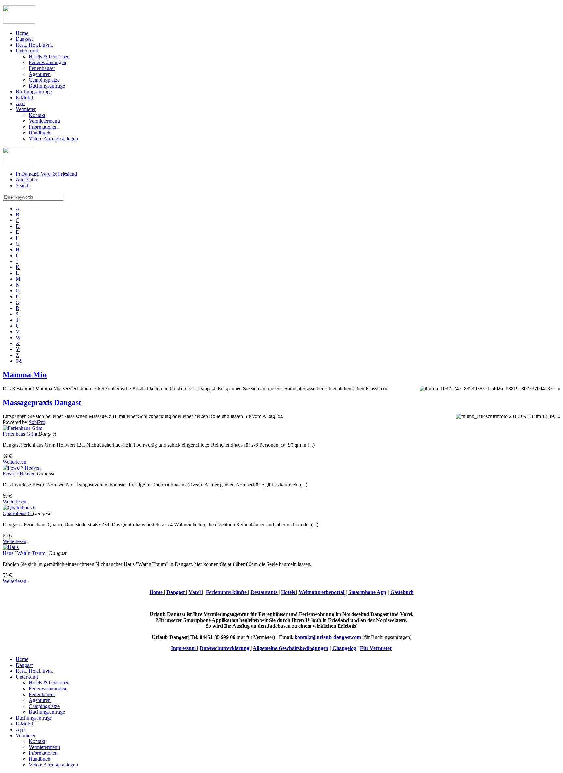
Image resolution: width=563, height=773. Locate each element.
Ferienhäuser (42, 68)
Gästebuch (402, 592)
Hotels (288, 592)
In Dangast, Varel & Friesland (46, 173)
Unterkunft (27, 50)
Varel (195, 592)
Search (23, 185)
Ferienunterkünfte (227, 592)
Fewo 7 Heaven (20, 473)
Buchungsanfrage (47, 86)
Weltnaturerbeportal (322, 592)
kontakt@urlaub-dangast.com (328, 637)
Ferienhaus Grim (20, 434)
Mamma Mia (25, 375)
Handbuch (39, 132)
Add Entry (26, 179)
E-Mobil (24, 97)
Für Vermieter (376, 648)
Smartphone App (367, 592)
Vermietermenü (44, 121)
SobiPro (37, 422)
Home (22, 33)
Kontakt (37, 115)
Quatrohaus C (18, 513)
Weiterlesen (14, 462)
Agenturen (40, 74)
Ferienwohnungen (47, 62)
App (20, 103)
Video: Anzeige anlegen (53, 138)
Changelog (344, 648)
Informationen (43, 127)
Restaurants (265, 592)
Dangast (24, 39)
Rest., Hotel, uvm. (34, 45)
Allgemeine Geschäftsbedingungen (290, 648)
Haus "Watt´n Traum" (26, 553)
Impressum (184, 648)
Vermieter (26, 109)
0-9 (19, 361)
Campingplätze (44, 80)
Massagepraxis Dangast (42, 402)
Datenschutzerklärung (225, 648)
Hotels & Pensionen (49, 56)
